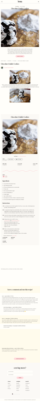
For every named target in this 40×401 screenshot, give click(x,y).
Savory (17, 390)
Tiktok (27, 385)
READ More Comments (20, 358)
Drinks (17, 388)
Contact (9, 385)
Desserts (9, 60)
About (9, 383)
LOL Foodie (14, 235)
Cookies (17, 6)
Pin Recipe (11, 159)
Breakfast (18, 385)
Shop (9, 386)
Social (27, 381)
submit (20, 377)
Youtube (27, 386)
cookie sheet (7, 220)
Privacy (9, 388)
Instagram (28, 383)
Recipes (18, 381)
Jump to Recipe (20, 56)
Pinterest (27, 388)
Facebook (27, 390)
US (3, 176)
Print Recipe (19, 159)
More (9, 381)
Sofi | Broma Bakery (22, 156)
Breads (17, 383)
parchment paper (15, 220)
